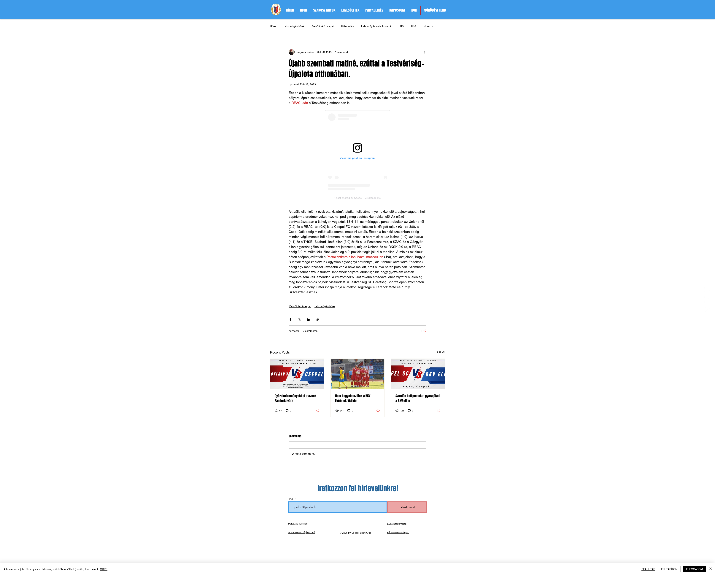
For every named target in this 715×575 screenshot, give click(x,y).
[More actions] (424, 52)
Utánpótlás (347, 26)
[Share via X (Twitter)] (299, 319)
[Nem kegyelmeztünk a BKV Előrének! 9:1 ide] (357, 374)
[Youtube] (707, 310)
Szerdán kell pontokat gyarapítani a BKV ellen (417, 398)
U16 (413, 26)
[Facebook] (707, 299)
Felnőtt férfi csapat (323, 26)
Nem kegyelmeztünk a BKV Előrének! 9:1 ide (352, 398)
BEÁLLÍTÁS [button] (648, 569)
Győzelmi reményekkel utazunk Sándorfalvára (295, 398)
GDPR (103, 569)
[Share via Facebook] (290, 319)
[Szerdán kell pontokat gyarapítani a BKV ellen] (418, 374)
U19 (401, 26)
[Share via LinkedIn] (308, 319)
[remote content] (357, 157)
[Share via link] (318, 319)
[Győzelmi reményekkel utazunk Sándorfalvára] (297, 374)
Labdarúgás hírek (294, 26)
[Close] (710, 569)
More (426, 26)
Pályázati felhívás (298, 523)
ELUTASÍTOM (669, 569)
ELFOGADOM (694, 569)
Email (291, 499)
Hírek (273, 26)
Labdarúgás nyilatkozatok (376, 26)
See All (441, 351)
